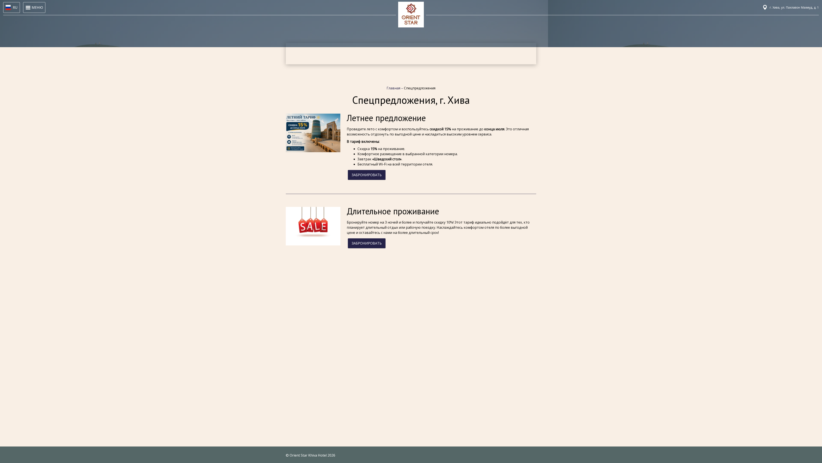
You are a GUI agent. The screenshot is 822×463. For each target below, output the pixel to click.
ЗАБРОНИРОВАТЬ (367, 175)
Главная (394, 88)
